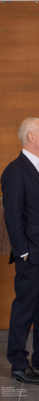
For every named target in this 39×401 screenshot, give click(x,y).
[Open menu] (36, 2)
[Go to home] (7, 2)
